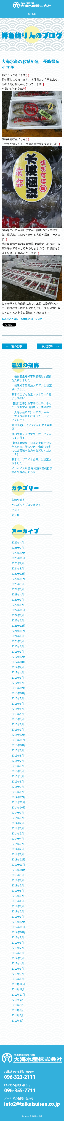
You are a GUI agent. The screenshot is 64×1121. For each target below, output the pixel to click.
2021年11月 (18, 630)
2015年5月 (18, 771)
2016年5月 (18, 708)
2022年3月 (18, 615)
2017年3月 (18, 677)
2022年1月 (18, 620)
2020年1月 (18, 646)
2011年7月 (18, 1010)
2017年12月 (18, 656)
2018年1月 (18, 651)
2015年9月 (18, 750)
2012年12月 (18, 921)
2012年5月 (18, 958)
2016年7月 (18, 698)
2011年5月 (18, 1020)
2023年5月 (18, 589)
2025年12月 (18, 552)
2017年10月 (18, 662)
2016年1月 (18, 729)
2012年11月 (18, 927)
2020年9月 (18, 641)
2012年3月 (18, 968)
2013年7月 (18, 885)
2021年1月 (18, 636)
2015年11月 (18, 739)
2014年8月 (18, 817)
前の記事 (13, 346)
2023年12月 (18, 573)
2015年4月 (18, 776)
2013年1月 (18, 916)
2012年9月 (18, 937)
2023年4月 (18, 594)
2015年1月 (18, 791)
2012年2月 (18, 973)
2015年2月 (18, 786)
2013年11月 (18, 864)
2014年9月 (18, 812)
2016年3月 (18, 719)
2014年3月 (18, 843)
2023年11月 (18, 578)
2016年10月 (18, 693)
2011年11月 (18, 989)
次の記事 (50, 346)
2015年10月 (18, 745)
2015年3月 (18, 781)
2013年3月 (18, 906)
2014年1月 (18, 854)
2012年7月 (18, 947)
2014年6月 (18, 828)
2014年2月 (18, 849)
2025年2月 (18, 563)
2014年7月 (18, 823)
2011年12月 (18, 984)
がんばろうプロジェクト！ (28, 504)
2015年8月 (18, 755)
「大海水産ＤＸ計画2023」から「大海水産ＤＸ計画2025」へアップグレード (32, 416)
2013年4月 (18, 901)
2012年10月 (18, 932)
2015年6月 (18, 765)
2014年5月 (18, 833)
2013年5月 (18, 895)
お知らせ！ (18, 499)
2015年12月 (18, 734)
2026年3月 (18, 547)
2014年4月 (18, 838)
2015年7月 (18, 760)
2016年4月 (18, 713)
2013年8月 (18, 880)
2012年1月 (18, 979)
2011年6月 (18, 1015)
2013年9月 (18, 875)
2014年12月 (18, 797)
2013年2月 (18, 911)
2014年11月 (18, 802)
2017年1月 (18, 682)
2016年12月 (18, 688)
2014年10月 (18, 807)
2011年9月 (18, 999)
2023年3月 (18, 599)
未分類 (16, 515)
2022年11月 (18, 610)
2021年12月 (18, 625)
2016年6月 (18, 703)
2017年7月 (18, 667)
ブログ (38, 319)
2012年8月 (18, 942)
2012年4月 (18, 963)
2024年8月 (18, 568)
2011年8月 (18, 1004)
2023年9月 (18, 584)
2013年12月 (18, 859)
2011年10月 (18, 994)
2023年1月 (18, 604)
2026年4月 (18, 542)
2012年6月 (18, 953)
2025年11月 (18, 558)
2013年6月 (18, 890)
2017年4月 (18, 672)
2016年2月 (18, 724)
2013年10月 (18, 869)
